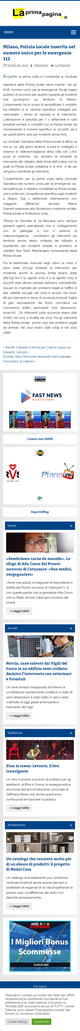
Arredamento (16, 825)
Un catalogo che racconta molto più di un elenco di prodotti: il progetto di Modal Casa (38, 864)
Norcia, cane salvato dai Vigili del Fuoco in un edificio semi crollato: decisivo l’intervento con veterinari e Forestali (38, 670)
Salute (12, 525)
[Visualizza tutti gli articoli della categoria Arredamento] (70, 825)
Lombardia (62, 65)
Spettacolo (15, 732)
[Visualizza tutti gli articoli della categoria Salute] (70, 526)
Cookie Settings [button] (17, 1021)
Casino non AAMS (40, 439)
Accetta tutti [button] (41, 1021)
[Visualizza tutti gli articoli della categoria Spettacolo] (70, 733)
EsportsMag (40, 512)
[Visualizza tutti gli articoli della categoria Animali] (70, 628)
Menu (9, 32)
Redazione (41, 65)
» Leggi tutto (19, 611)
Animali (12, 628)
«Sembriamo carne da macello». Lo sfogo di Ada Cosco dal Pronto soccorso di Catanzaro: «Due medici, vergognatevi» (39, 566)
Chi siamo (40, 986)
